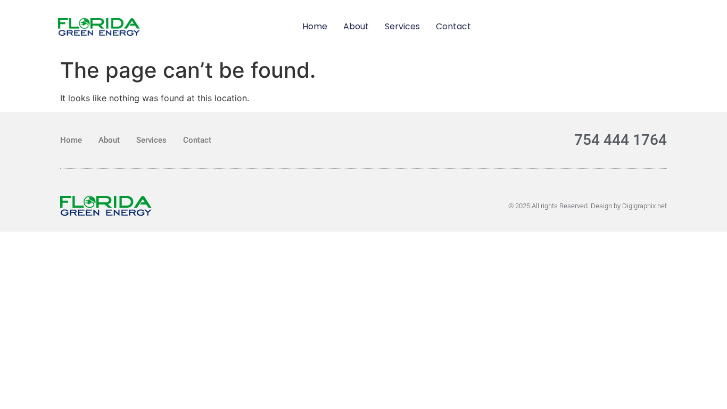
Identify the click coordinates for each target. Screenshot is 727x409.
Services (402, 26)
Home (314, 26)
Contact (453, 26)
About (356, 26)
